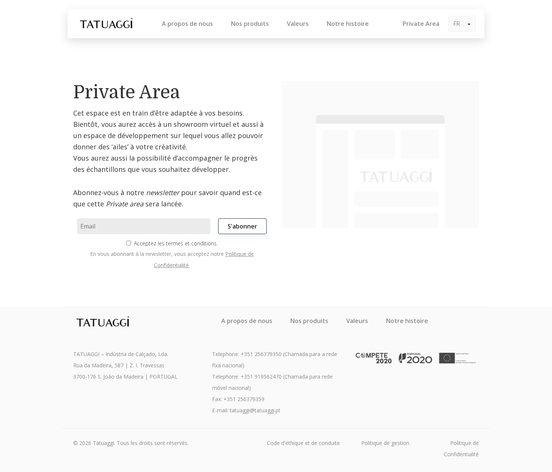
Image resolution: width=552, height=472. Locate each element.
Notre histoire (348, 24)
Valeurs (298, 24)
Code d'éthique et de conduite (303, 442)
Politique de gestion (385, 442)
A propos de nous (187, 24)
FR (457, 24)
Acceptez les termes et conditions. (176, 243)
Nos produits (250, 24)
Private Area (421, 24)
